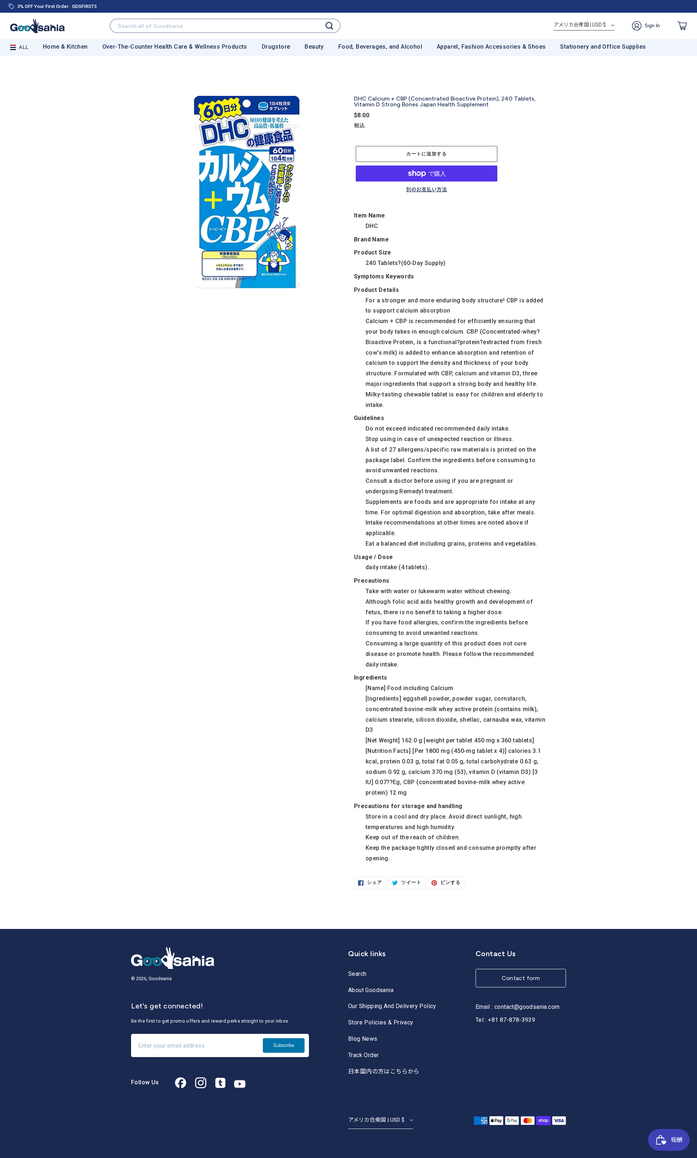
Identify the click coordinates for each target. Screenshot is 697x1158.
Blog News (363, 1038)
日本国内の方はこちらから (384, 1071)
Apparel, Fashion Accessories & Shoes (491, 46)
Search (357, 973)
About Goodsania (371, 990)
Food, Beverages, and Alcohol (380, 46)
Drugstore (276, 46)
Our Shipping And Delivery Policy (392, 1006)
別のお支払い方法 (426, 189)
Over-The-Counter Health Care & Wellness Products (174, 46)
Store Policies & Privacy (380, 1022)
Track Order (363, 1055)
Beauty (314, 46)
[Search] (329, 25)
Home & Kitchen (65, 46)
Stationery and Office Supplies (603, 46)
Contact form (521, 978)
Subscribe (283, 1045)
